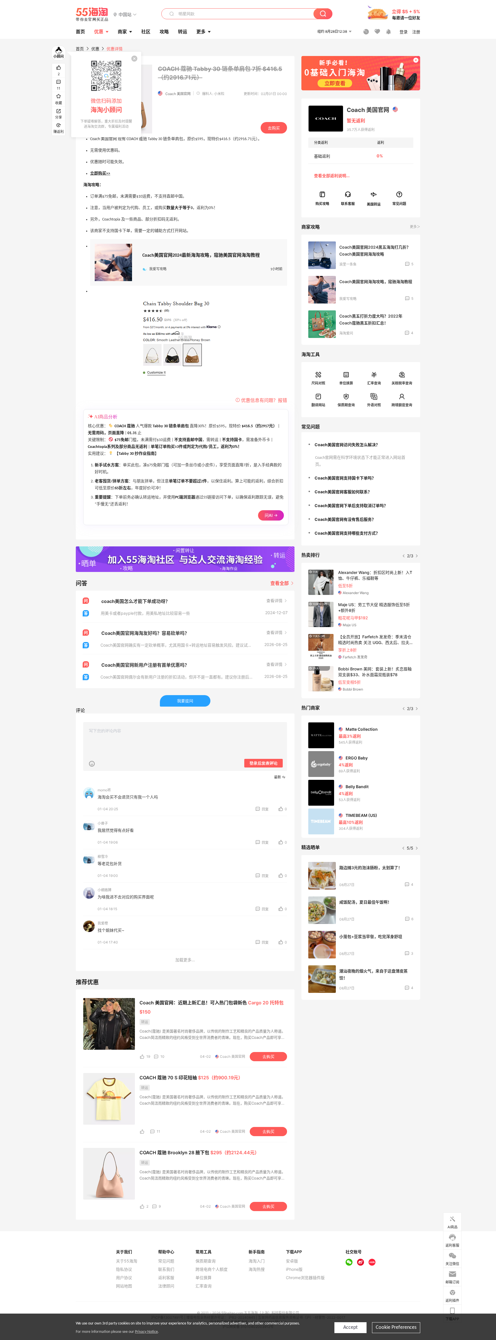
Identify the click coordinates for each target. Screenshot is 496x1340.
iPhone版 (294, 1269)
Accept (350, 1327)
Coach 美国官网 (178, 94)
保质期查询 (346, 405)
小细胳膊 (104, 890)
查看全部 (280, 583)
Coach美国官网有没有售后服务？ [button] (345, 519)
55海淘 (92, 14)
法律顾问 (166, 1286)
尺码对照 (318, 383)
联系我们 (166, 1269)
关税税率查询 (402, 383)
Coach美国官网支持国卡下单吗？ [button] (345, 477)
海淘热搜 (257, 1269)
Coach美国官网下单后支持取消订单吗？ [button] (351, 505)
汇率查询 (374, 383)
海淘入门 (257, 1261)
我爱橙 (103, 923)
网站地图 (124, 1286)
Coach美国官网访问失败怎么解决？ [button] (347, 444)
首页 (80, 48)
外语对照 (374, 405)
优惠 (98, 31)
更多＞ (415, 227)
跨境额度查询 (402, 405)
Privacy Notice (146, 1332)
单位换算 (346, 383)
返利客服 (166, 1277)
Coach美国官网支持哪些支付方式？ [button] (347, 533)
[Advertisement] (360, 1047)
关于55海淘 (126, 1261)
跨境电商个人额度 (211, 1269)
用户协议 (124, 1277)
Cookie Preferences (396, 1327)
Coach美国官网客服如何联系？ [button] (343, 491)
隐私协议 (124, 1269)
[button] (125, 14)
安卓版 (292, 1261)
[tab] (360, 445)
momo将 (104, 790)
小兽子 (103, 823)
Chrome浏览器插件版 (305, 1277)
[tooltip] (106, 94)
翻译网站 (318, 405)
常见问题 (166, 1261)
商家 (122, 31)
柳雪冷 (103, 856)
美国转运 (374, 204)
